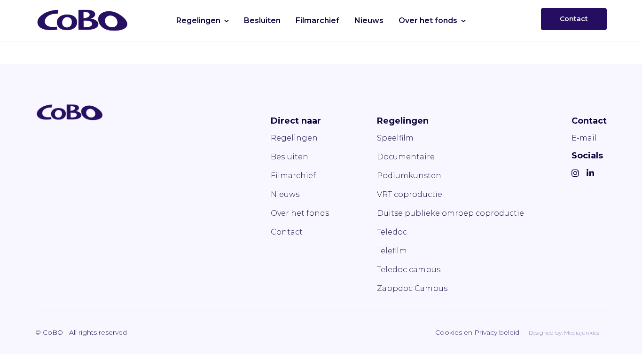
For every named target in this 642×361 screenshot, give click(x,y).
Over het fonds (428, 20)
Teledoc (392, 232)
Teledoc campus (408, 269)
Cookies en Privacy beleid (477, 332)
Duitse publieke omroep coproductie (450, 213)
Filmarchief (317, 20)
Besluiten (262, 20)
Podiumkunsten (409, 175)
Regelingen (198, 20)
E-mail (584, 137)
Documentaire (406, 156)
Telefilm (392, 250)
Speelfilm (395, 137)
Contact (574, 19)
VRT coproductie (409, 194)
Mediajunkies (581, 332)
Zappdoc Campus (412, 288)
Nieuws (369, 20)
